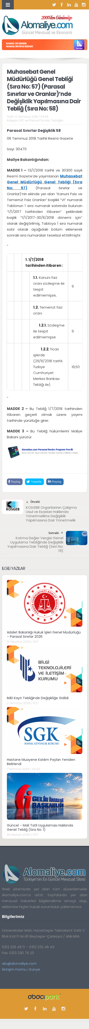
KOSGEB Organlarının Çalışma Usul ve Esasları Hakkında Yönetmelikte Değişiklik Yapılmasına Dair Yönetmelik (51, 514)
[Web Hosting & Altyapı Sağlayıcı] (44, 996)
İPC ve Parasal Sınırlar (35, 120)
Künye (34, 969)
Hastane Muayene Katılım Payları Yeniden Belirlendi (41, 761)
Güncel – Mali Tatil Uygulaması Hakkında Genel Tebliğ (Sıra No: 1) (40, 827)
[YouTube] (76, 4)
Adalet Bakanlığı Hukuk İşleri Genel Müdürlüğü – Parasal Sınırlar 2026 (44, 634)
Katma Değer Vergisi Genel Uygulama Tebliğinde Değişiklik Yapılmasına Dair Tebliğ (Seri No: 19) (35, 544)
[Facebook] (61, 4)
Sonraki (53, 533)
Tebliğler (57, 120)
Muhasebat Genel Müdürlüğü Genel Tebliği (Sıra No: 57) (44, 182)
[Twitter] (54, 4)
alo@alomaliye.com (19, 963)
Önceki (35, 502)
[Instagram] (83, 4)
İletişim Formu (14, 969)
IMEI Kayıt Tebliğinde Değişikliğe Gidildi (38, 698)
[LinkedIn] (69, 4)
